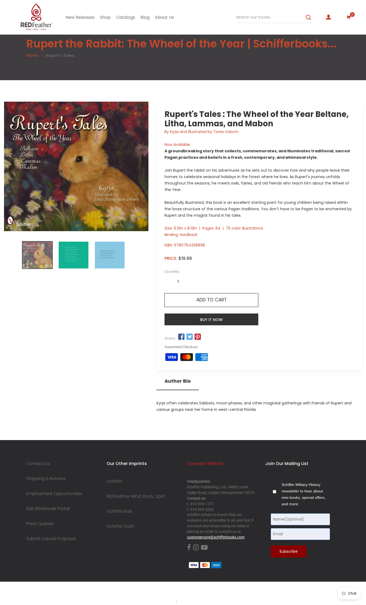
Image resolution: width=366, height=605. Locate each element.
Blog (145, 17)
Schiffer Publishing (197, 591)
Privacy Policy (163, 602)
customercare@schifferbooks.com (216, 537)
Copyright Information (195, 602)
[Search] (308, 17)
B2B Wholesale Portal (47, 509)
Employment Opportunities (54, 494)
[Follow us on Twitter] (189, 337)
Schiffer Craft (120, 526)
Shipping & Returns (45, 479)
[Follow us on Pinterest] (197, 337)
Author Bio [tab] (178, 381)
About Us (164, 17)
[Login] (328, 17)
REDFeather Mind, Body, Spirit (136, 496)
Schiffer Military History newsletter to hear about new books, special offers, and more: (304, 494)
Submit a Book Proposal (51, 539)
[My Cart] (348, 17)
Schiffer (114, 481)
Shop (105, 17)
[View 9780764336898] (37, 255)
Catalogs (125, 17)
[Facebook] (189, 547)
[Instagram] (196, 547)
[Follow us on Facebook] (181, 337)
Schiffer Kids (119, 511)
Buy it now (211, 319)
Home (32, 55)
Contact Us (38, 464)
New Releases (80, 17)
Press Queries (40, 524)
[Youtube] (204, 547)
